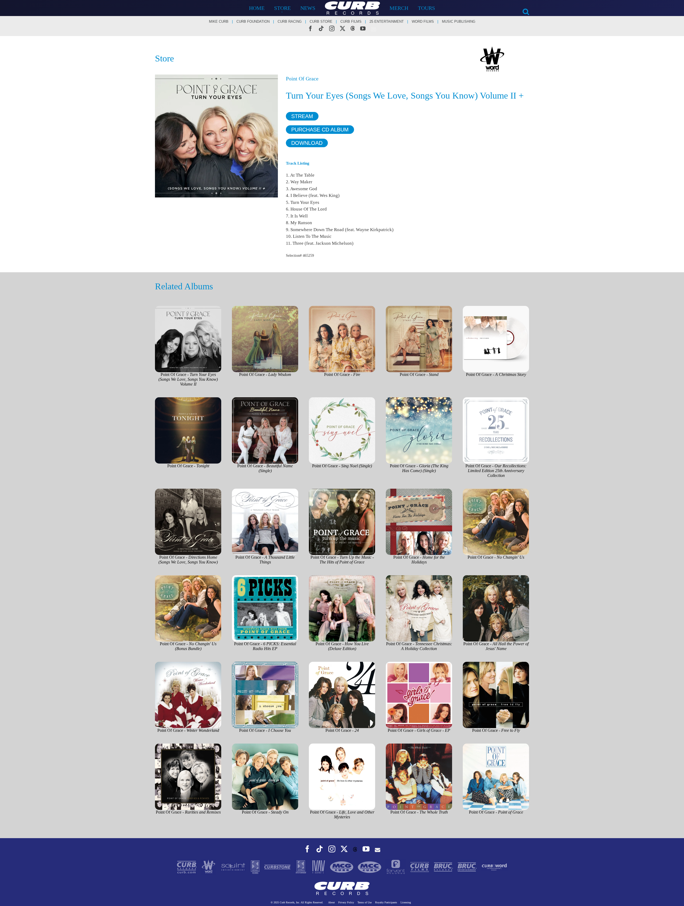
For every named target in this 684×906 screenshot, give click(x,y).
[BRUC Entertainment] (468, 866)
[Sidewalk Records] (256, 866)
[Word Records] (209, 866)
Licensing (406, 902)
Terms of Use (364, 902)
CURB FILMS (351, 22)
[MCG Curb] (342, 866)
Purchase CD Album (320, 130)
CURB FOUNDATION (253, 22)
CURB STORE (321, 22)
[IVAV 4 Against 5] (318, 866)
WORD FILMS (423, 22)
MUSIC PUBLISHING (458, 22)
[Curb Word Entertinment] (494, 866)
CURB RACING (290, 22)
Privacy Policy (346, 902)
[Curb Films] (420, 866)
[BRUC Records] (444, 866)
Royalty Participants (386, 902)
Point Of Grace (302, 78)
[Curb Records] (187, 866)
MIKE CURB (218, 22)
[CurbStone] (278, 866)
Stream (302, 116)
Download (306, 143)
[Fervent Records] (396, 866)
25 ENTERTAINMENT (387, 22)
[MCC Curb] (370, 866)
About (331, 902)
